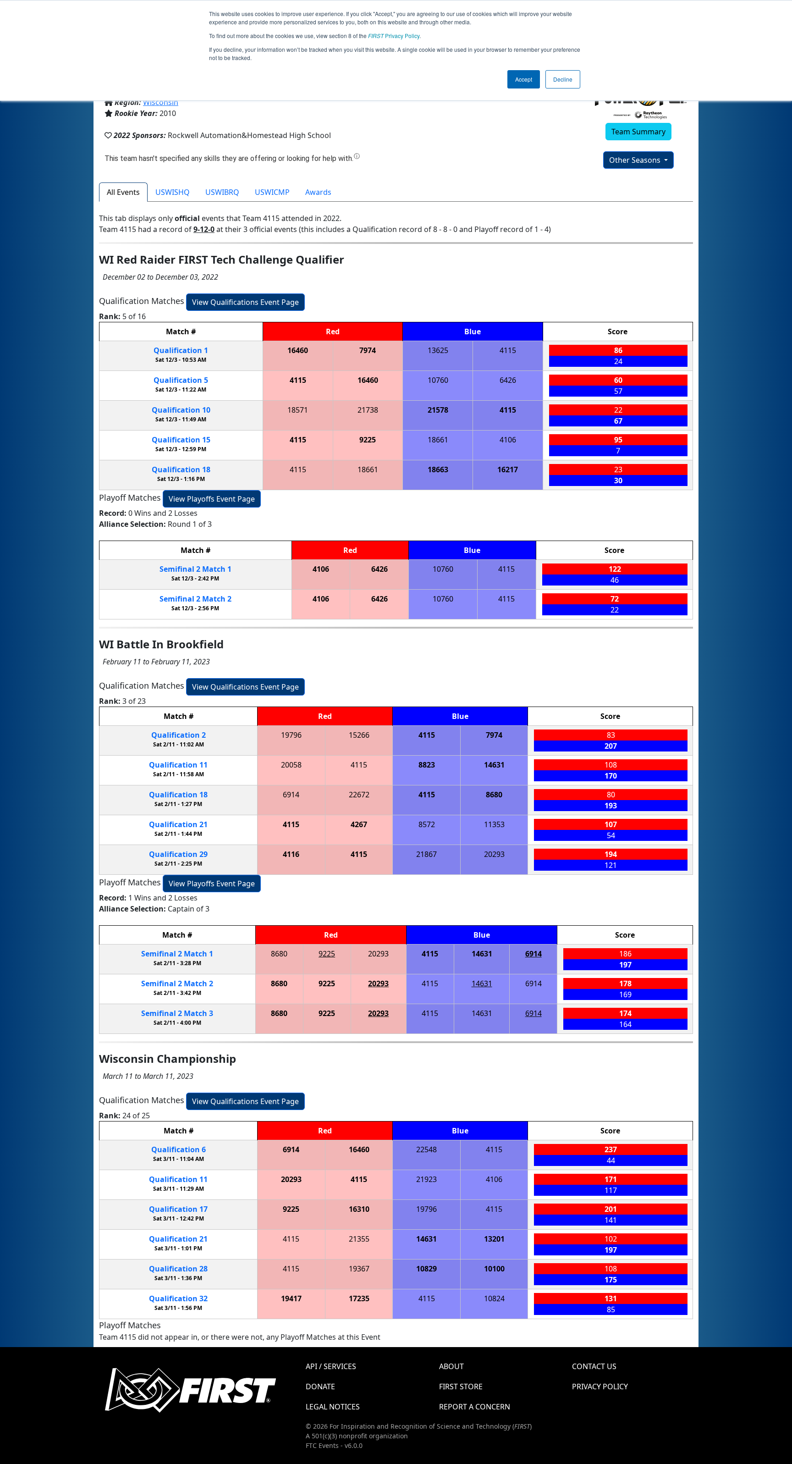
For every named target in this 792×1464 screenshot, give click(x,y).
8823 (426, 765)
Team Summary (638, 132)
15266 (359, 735)
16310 (359, 1209)
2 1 (195, 569)
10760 (438, 380)
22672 (359, 795)
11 (178, 765)
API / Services (331, 1366)
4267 (359, 824)
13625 (438, 350)
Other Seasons (635, 160)
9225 (367, 440)
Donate (320, 1386)
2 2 (195, 599)
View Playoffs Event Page (212, 499)
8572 (426, 824)
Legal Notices (333, 1407)
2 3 (177, 1013)
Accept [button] (523, 79)
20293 (494, 854)
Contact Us (594, 1366)
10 (181, 410)
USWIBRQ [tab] (222, 192)
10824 (494, 1298)
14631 (494, 765)
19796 (291, 735)
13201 (494, 1239)
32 (178, 1298)
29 (178, 854)
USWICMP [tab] (272, 192)
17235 (359, 1298)
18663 (438, 469)
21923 (426, 1179)
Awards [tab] (318, 192)
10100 (494, 1269)
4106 (508, 440)
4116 (291, 854)
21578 (438, 410)
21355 (359, 1239)
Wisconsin (160, 102)
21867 (426, 854)
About (451, 1366)
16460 (297, 350)
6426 (508, 380)
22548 (426, 1149)
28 (178, 1269)
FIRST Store (461, 1386)
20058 (291, 765)
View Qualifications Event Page (245, 302)
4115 (508, 350)
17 (178, 1209)
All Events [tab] (123, 192)
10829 (426, 1269)
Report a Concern (474, 1407)
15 (181, 440)
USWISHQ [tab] (172, 192)
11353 (494, 824)
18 (181, 469)
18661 (438, 440)
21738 (368, 410)
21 (178, 824)
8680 (494, 795)
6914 (291, 795)
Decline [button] (562, 79)
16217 (507, 469)
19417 (291, 1298)
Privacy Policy (393, 35)
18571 (297, 410)
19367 (359, 1269)
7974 (367, 350)
